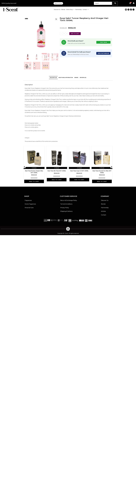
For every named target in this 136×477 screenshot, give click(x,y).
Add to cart (75, 33)
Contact (85, 9)
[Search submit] (115, 3)
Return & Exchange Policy (68, 200)
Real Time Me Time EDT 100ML (57, 171)
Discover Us (57, 9)
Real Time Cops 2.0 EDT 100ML (79, 171)
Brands (63, 9)
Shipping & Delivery (66, 211)
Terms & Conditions (66, 204)
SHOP (26, 196)
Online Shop (69, 9)
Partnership (78, 9)
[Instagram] (128, 9)
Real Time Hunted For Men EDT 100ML (102, 171)
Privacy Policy (64, 207)
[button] (56, 19)
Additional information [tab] (65, 77)
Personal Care (29, 207)
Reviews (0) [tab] (83, 77)
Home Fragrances (30, 204)
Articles (103, 211)
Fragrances (28, 200)
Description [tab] (53, 77)
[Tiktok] (131, 9)
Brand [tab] (76, 77)
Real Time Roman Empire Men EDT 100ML (34, 171)
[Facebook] (126, 9)
